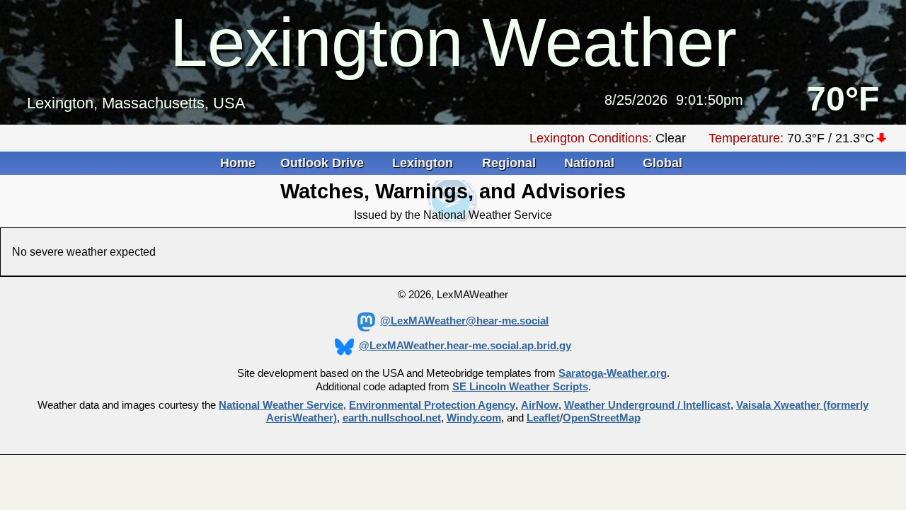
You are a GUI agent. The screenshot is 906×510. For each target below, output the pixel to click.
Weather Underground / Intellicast (647, 405)
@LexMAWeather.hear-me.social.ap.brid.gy (465, 345)
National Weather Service (281, 405)
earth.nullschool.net (392, 418)
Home (238, 163)
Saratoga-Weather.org (612, 373)
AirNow (539, 405)
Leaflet (543, 418)
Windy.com (474, 418)
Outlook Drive (323, 163)
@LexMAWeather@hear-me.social (464, 321)
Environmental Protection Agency (432, 405)
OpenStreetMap (602, 418)
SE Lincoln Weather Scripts (520, 386)
